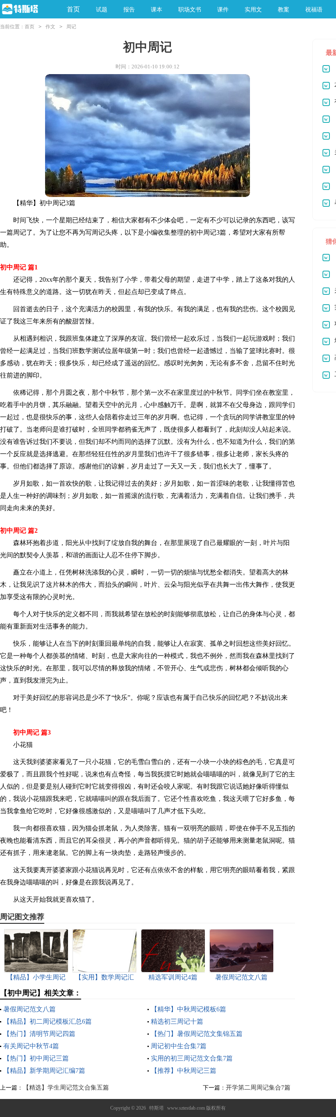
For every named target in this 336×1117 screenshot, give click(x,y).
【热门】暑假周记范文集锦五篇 (197, 1033)
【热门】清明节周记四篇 (39, 1033)
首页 (73, 9)
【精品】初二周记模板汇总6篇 (47, 1021)
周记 (71, 26)
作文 (50, 26)
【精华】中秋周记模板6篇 (188, 1009)
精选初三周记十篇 (177, 1021)
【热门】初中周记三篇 (36, 1058)
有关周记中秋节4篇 (31, 1045)
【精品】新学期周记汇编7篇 (44, 1070)
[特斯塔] (27, 9)
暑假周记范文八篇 (29, 1009)
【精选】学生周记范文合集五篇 (66, 1087)
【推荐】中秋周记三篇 (183, 1070)
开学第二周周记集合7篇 (258, 1087)
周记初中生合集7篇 (179, 1045)
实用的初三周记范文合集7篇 (192, 1058)
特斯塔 (156, 1108)
